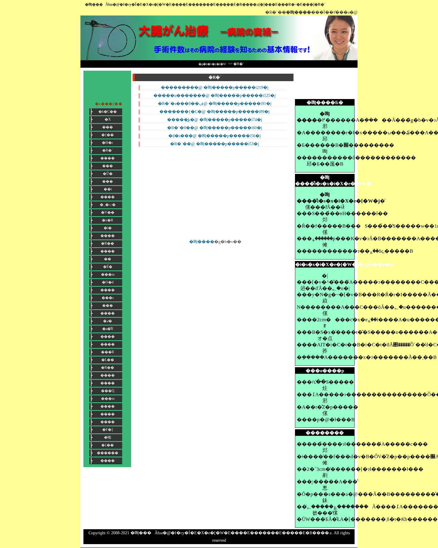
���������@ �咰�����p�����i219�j (214, 87)
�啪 (107, 437)
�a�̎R (107, 329)
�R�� (107, 243)
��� (107, 127)
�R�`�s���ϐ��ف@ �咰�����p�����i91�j (214, 103)
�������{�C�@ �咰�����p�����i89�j (214, 111)
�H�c (107, 143)
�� (107, 259)
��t (108, 189)
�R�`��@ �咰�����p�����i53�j (214, 144)
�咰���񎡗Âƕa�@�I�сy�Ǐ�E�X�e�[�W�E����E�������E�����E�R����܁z (231, 533)
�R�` (107, 150)
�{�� (107, 135)
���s (108, 298)
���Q (107, 391)
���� (107, 158)
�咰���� (201, 242)
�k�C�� (107, 111)
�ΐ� (108, 228)
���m (107, 274)
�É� (107, 267)
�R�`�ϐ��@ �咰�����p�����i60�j (214, 128)
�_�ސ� (108, 205)
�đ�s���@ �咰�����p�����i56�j (214, 136)
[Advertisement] (325, 84)
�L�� (107, 360)
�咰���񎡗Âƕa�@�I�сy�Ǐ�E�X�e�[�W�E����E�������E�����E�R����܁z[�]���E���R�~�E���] (199, 4)
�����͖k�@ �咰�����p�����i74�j (214, 120)
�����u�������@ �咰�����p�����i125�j (214, 95)
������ (107, 453)
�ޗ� (107, 321)
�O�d (108, 282)
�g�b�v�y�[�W (212, 64)
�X (108, 119)
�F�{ (107, 429)
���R (107, 352)
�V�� (107, 212)
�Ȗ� (108, 174)
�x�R (107, 220)
